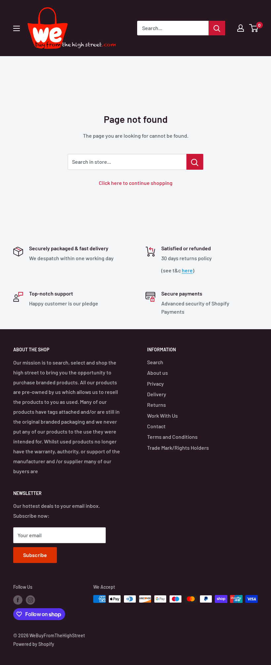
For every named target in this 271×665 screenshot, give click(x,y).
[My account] (240, 28)
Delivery (156, 394)
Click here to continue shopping (136, 183)
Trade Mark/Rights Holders (178, 447)
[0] (254, 28)
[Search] (217, 28)
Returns (156, 405)
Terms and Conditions (172, 437)
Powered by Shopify (33, 644)
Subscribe (35, 555)
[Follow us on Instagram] (30, 599)
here (187, 270)
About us (157, 372)
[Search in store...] (194, 162)
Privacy (155, 383)
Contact (156, 426)
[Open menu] (16, 28)
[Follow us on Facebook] (17, 599)
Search (155, 362)
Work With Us (162, 415)
